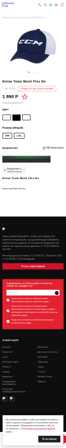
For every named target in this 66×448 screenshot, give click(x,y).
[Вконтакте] (4, 399)
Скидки (6, 372)
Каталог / (15, 17)
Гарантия (7, 352)
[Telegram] (12, 399)
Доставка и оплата (48, 352)
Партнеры (43, 362)
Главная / (6, 17)
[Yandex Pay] (26, 159)
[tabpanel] (33, 46)
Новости (6, 367)
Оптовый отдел (10, 362)
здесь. (46, 301)
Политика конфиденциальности (13, 390)
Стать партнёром (33, 266)
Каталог (6, 347)
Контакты (43, 357)
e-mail (28, 323)
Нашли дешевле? (13, 102)
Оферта (42, 381)
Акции (41, 367)
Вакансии (7, 377)
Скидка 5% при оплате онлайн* (37, 88)
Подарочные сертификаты (9, 382)
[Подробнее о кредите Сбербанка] (24, 170)
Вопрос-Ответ (45, 377)
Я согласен (49, 439)
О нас (5, 357)
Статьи (41, 372)
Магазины (43, 347)
